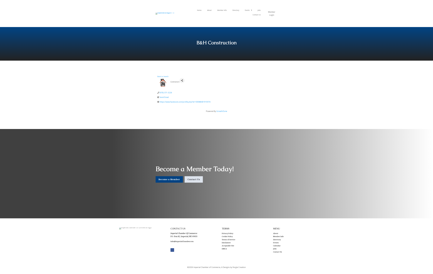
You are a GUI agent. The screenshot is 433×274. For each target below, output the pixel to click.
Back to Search (162, 76)
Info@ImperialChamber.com (182, 241)
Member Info (222, 10)
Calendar (277, 245)
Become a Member (169, 179)
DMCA (224, 249)
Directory (235, 10)
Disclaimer (226, 242)
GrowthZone (221, 111)
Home (199, 10)
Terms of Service (228, 239)
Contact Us (257, 15)
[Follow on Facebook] (172, 250)
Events (247, 10)
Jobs (259, 10)
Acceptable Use (228, 245)
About (209, 10)
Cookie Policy (227, 236)
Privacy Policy (227, 233)
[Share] (182, 80)
